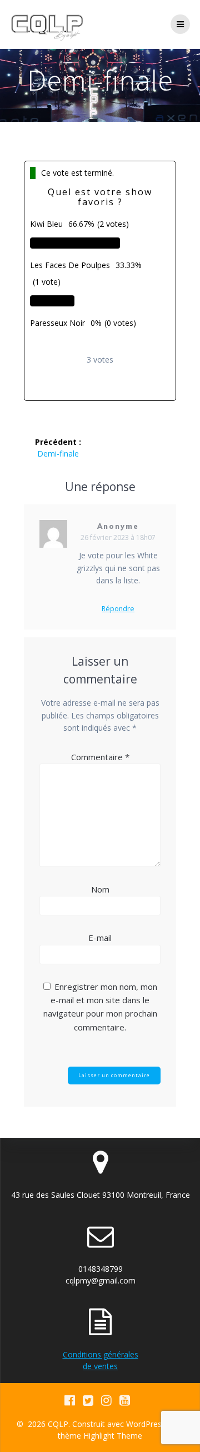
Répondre (118, 609)
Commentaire (100, 756)
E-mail (100, 937)
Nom (100, 889)
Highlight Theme (112, 1435)
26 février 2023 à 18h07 (118, 537)
